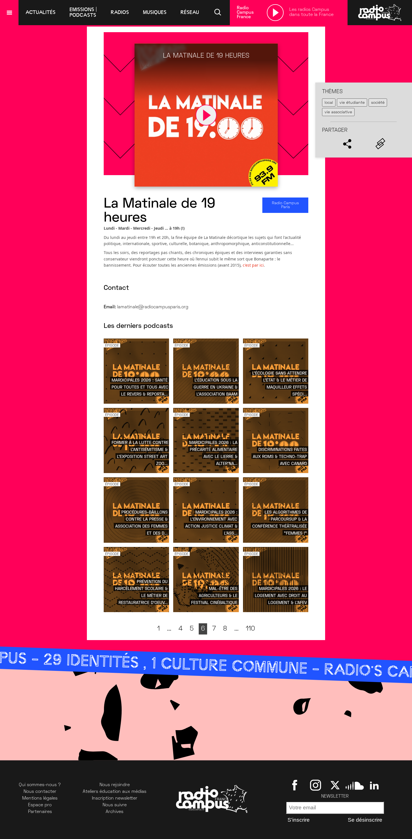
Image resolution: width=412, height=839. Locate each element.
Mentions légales (39, 798)
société (378, 102)
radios (120, 12)
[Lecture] (275, 12)
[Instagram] (315, 785)
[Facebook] (296, 785)
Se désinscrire (365, 820)
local (329, 102)
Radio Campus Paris (285, 205)
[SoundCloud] (355, 785)
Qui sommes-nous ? (40, 785)
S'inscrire (299, 820)
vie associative (338, 112)
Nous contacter (40, 792)
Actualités (40, 12)
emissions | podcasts (83, 12)
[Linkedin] (374, 785)
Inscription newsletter (114, 798)
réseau (189, 12)
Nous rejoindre (114, 785)
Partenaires (40, 812)
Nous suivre (115, 805)
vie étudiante (352, 102)
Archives (114, 812)
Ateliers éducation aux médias (114, 792)
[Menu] (9, 12)
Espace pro (40, 805)
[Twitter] (335, 785)
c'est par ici (253, 265)
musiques (154, 12)
